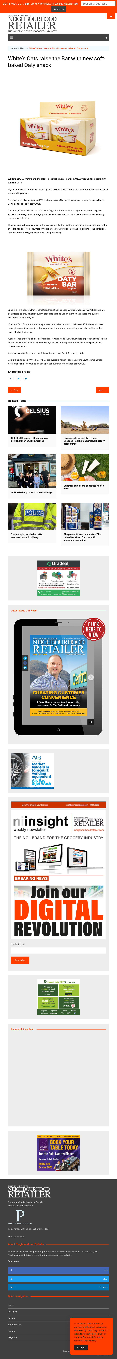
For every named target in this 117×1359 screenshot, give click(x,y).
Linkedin (26, 378)
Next (101, 390)
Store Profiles (15, 1324)
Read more (13, 1261)
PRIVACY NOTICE (16, 1236)
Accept (81, 1347)
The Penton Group (24, 1205)
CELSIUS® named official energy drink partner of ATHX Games (29, 439)
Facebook (11, 378)
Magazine (12, 1337)
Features (12, 1311)
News (10, 1305)
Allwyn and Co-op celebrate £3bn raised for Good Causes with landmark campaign (82, 537)
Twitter (18, 378)
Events (11, 1331)
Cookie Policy (89, 1340)
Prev (16, 390)
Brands (11, 1318)
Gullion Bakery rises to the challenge (31, 492)
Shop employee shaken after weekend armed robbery (27, 536)
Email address (17, 944)
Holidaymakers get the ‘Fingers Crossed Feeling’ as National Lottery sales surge (84, 441)
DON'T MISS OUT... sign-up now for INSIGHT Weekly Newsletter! (40, 3)
